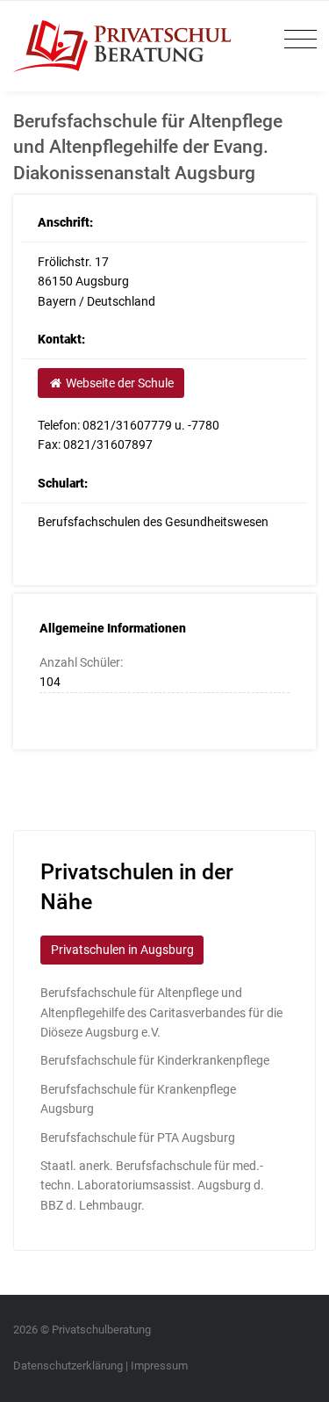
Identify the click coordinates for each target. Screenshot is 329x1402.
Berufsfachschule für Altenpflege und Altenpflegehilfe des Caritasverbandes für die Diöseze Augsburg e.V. (161, 1012)
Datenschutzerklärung (68, 1365)
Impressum (159, 1365)
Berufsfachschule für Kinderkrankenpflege (154, 1060)
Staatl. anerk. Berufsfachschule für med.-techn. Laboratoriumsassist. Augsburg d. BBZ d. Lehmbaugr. (152, 1185)
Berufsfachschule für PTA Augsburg (137, 1138)
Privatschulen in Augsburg (122, 950)
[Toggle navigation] (296, 39)
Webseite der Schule (118, 383)
